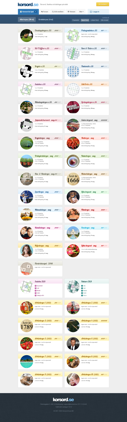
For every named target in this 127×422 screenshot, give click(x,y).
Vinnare (72, 12)
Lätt (38, 288)
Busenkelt (39, 286)
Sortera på (105, 17)
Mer (81, 12)
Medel (38, 290)
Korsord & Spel (28, 12)
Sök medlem (59, 12)
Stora (84, 295)
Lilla (84, 286)
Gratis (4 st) (45, 19)
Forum (45, 12)
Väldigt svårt (40, 295)
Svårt (38, 293)
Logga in (96, 12)
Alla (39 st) (27, 19)
